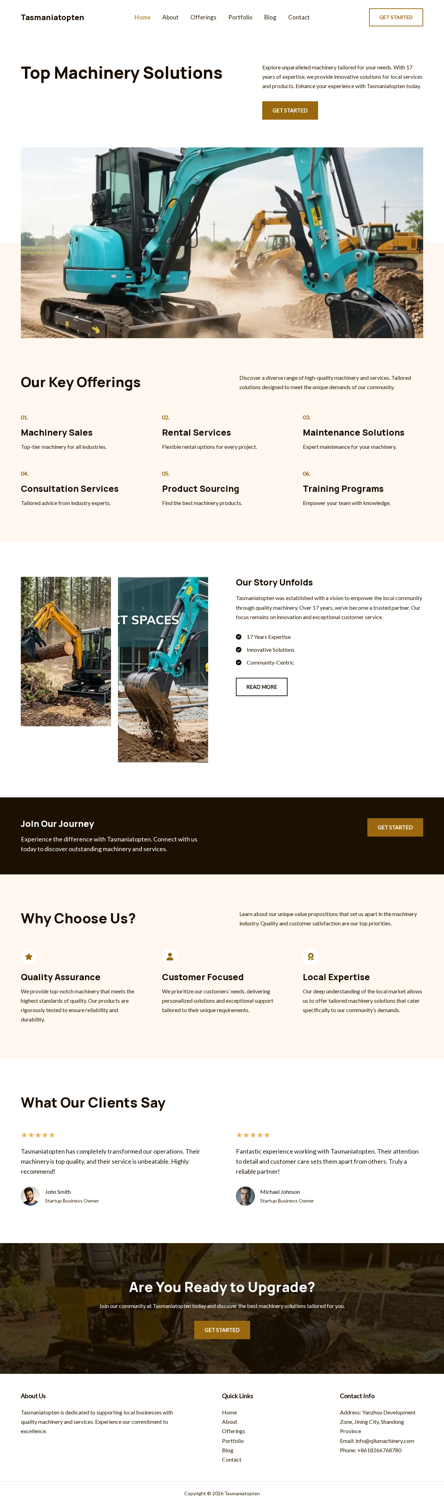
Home (143, 17)
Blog (270, 17)
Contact (299, 17)
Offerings (203, 17)
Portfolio (240, 17)
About (170, 17)
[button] (396, 17)
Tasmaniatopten (52, 17)
